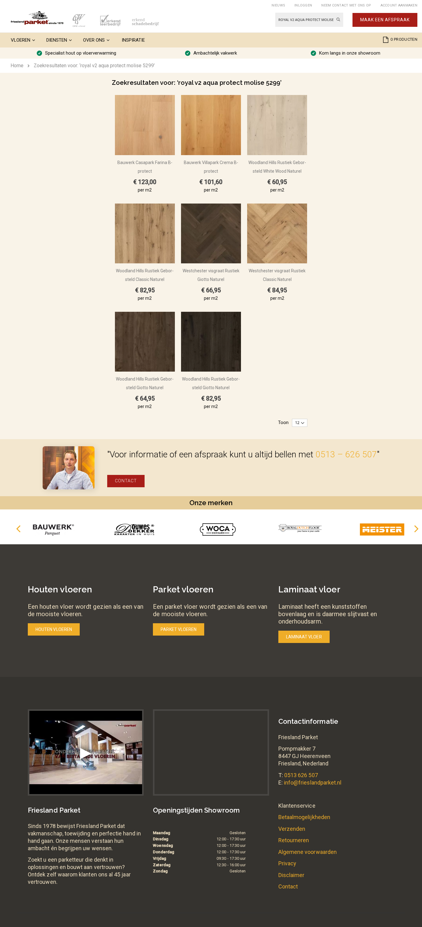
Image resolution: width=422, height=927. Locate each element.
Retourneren (293, 840)
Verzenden (292, 829)
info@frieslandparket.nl (313, 782)
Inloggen (303, 5)
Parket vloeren (178, 629)
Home (17, 65)
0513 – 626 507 (346, 454)
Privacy (287, 863)
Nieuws (278, 5)
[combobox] (309, 20)
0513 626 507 (301, 775)
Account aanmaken (399, 5)
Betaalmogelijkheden (304, 817)
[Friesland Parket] (37, 18)
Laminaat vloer (304, 636)
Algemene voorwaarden (307, 852)
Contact (126, 480)
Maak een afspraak (385, 19)
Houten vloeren (54, 629)
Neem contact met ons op (346, 5)
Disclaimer (291, 875)
